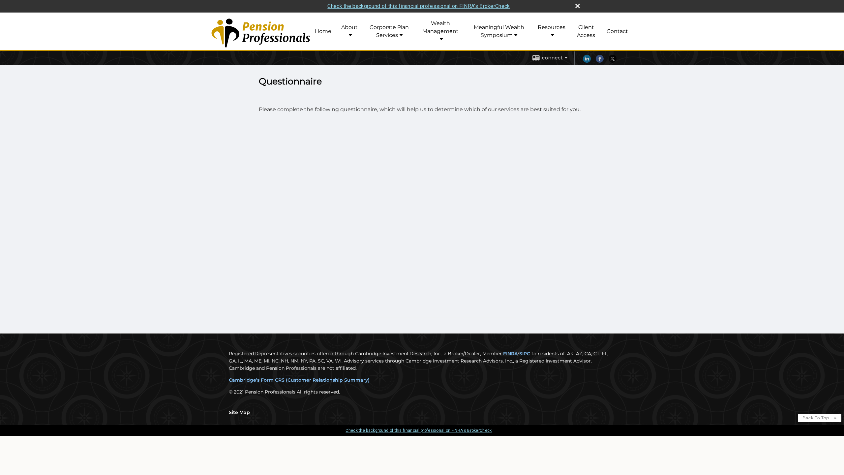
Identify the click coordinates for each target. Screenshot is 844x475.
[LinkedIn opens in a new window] (587, 61)
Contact (617, 31)
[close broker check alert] (577, 6)
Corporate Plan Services (389, 31)
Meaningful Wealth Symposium (499, 31)
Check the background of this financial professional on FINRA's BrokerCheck (418, 6)
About (349, 27)
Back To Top (816, 417)
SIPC (524, 354)
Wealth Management (440, 27)
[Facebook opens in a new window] (600, 61)
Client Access (586, 31)
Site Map (239, 412)
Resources (551, 27)
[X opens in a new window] (613, 61)
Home (323, 31)
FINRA (510, 354)
